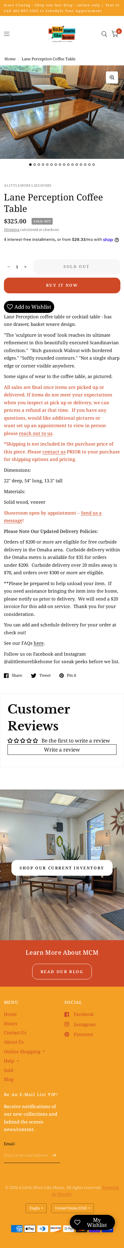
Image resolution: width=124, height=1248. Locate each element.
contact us (54, 452)
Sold (8, 1070)
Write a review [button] (62, 749)
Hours (10, 1023)
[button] (62, 868)
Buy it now (62, 285)
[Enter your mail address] (54, 1155)
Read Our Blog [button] (62, 971)
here (39, 643)
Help (9, 1061)
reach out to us (35, 433)
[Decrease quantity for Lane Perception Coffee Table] (8, 266)
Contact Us (15, 1032)
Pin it (71, 675)
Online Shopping (22, 1051)
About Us (14, 1042)
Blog (9, 1079)
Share (17, 675)
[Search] (104, 34)
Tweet (45, 675)
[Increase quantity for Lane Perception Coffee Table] (25, 266)
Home (10, 58)
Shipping (11, 229)
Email (9, 1143)
